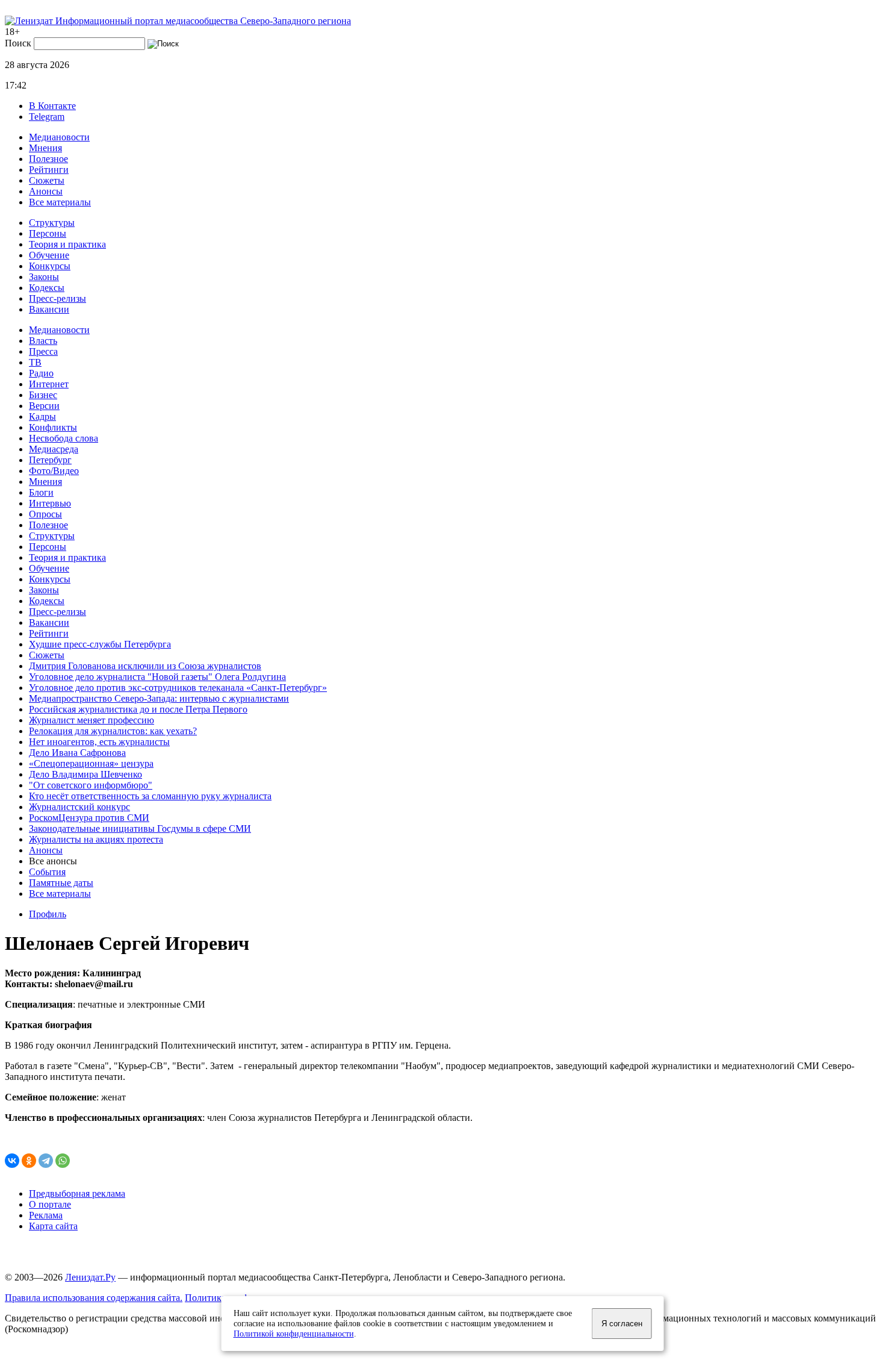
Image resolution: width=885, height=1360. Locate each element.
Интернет (49, 384)
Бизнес (43, 395)
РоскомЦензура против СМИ (89, 818)
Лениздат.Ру (90, 1277)
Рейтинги (49, 169)
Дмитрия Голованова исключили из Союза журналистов (145, 666)
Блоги (41, 492)
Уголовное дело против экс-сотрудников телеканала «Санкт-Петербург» (178, 687)
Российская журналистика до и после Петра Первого (138, 709)
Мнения (45, 148)
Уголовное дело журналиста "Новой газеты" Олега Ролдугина (157, 677)
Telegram (46, 116)
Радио (41, 373)
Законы (44, 277)
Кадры (42, 416)
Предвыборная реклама (77, 1193)
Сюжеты (46, 180)
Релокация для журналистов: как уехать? (113, 731)
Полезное (48, 159)
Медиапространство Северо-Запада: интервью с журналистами (159, 698)
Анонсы (46, 191)
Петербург (50, 460)
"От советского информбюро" (90, 785)
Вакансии (49, 309)
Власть (43, 340)
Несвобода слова (63, 438)
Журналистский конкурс (79, 807)
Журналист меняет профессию (91, 720)
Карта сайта (53, 1226)
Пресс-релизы (57, 298)
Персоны (47, 233)
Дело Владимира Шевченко (85, 774)
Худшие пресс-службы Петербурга (100, 644)
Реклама (46, 1215)
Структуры (52, 222)
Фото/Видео (54, 471)
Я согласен (621, 1323)
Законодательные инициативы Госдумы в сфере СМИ (140, 828)
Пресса (43, 351)
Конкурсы (49, 266)
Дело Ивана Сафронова (77, 752)
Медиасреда (53, 449)
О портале (50, 1204)
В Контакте (52, 106)
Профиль (47, 914)
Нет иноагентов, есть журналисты (99, 742)
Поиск (18, 43)
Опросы (45, 514)
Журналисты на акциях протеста (96, 839)
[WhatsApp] (62, 1160)
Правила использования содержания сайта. (93, 1298)
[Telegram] (46, 1160)
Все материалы (60, 202)
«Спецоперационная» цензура (91, 763)
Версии (44, 406)
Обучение (49, 255)
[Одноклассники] (29, 1160)
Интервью (50, 503)
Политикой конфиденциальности (294, 1333)
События (47, 872)
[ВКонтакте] (12, 1160)
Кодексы (46, 287)
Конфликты (53, 427)
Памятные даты (61, 883)
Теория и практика (67, 244)
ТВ (35, 362)
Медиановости (59, 137)
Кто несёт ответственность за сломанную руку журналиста (150, 796)
